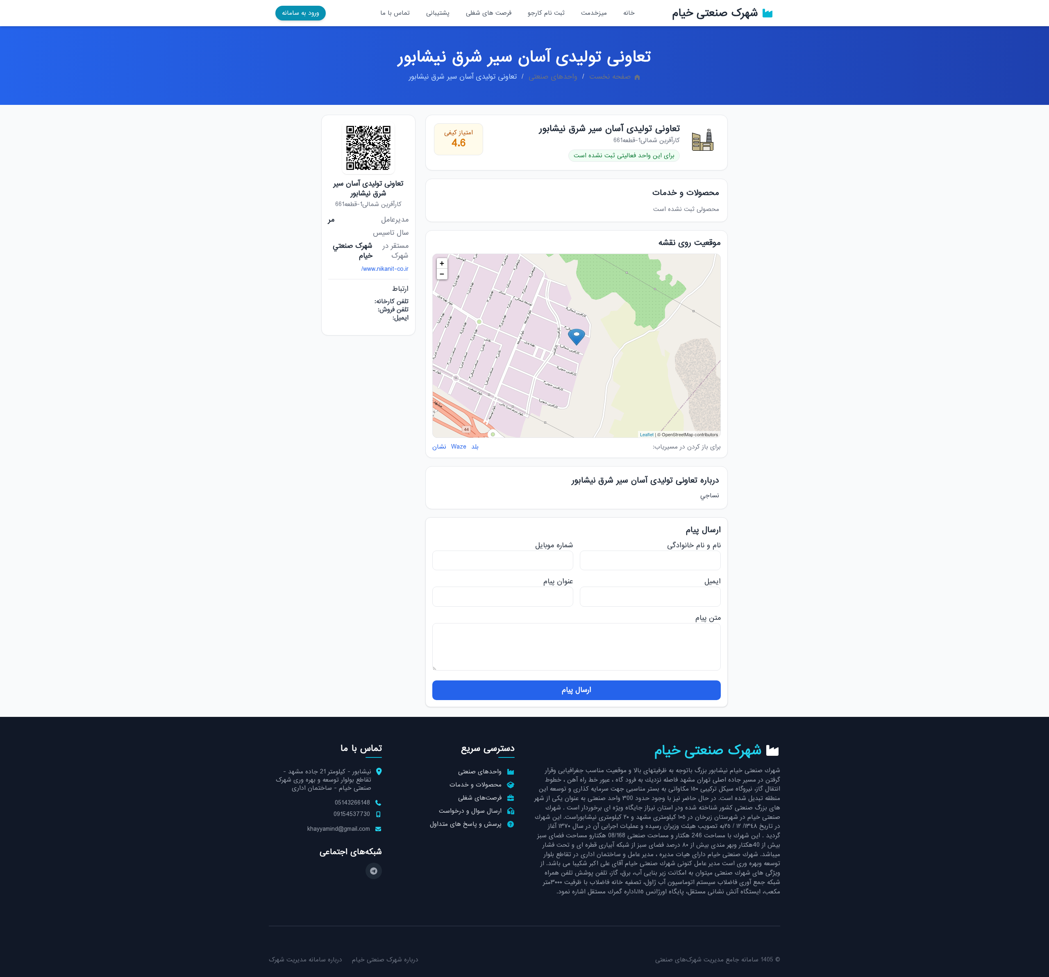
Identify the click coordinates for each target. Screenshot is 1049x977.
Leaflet (647, 434)
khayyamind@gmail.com (338, 829)
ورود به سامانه (300, 13)
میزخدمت (594, 13)
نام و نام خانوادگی (694, 545)
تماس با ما (395, 13)
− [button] (442, 274)
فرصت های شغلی (488, 13)
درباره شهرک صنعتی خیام (385, 960)
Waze (458, 447)
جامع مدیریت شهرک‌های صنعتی (697, 960)
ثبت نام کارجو (546, 13)
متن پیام (708, 617)
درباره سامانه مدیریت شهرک (305, 960)
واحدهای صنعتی (553, 77)
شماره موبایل (554, 545)
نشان (439, 447)
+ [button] (442, 263)
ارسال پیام (576, 690)
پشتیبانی (438, 13)
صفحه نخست (610, 77)
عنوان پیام (558, 581)
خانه (629, 13)
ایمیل (712, 581)
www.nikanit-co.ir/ (385, 269)
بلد (475, 447)
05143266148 (352, 803)
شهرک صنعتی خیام (715, 13)
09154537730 (352, 814)
